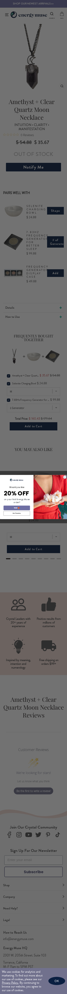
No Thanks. (17, 513)
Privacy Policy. (10, 983)
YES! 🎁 (17, 508)
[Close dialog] (64, 477)
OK (57, 981)
